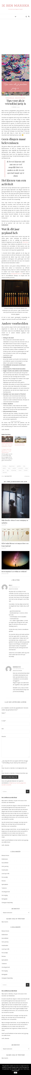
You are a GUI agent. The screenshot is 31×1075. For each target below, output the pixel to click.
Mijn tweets (5, 922)
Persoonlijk (10, 98)
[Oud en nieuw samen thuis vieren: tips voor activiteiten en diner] (7, 439)
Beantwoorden (13, 589)
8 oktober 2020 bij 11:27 (14, 587)
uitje (8, 470)
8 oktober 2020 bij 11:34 (18, 668)
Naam (4, 713)
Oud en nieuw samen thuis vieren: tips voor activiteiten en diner (7, 445)
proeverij (21, 468)
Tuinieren (4, 888)
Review (4, 881)
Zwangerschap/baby (7, 902)
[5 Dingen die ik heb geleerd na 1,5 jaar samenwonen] (8, 455)
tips (3, 470)
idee (24, 466)
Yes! (15, 1072)
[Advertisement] (15, 38)
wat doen (5, 472)
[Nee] (29, 1069)
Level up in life (5, 873)
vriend (20, 470)
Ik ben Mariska (15, 5)
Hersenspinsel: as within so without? (14, 571)
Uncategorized (20, 98)
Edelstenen (5, 859)
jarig (9, 468)
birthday (4, 466)
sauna (26, 468)
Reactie (4, 736)
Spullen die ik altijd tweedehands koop (20, 444)
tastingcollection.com (16, 273)
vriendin (26, 470)
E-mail (4, 721)
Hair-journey (5, 866)
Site (3, 728)
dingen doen (12, 466)
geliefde (19, 466)
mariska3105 (8, 476)
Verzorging (5, 895)
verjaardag (13, 470)
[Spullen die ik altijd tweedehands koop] (20, 439)
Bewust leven (5, 855)
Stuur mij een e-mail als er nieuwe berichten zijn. (15, 773)
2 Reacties (26, 476)
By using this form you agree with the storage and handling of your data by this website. (15, 762)
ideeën (4, 468)
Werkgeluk (4, 899)
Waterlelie (25, 242)
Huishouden (5, 870)
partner (14, 468)
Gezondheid (5, 862)
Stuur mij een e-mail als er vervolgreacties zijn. (14, 768)
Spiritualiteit (5, 884)
